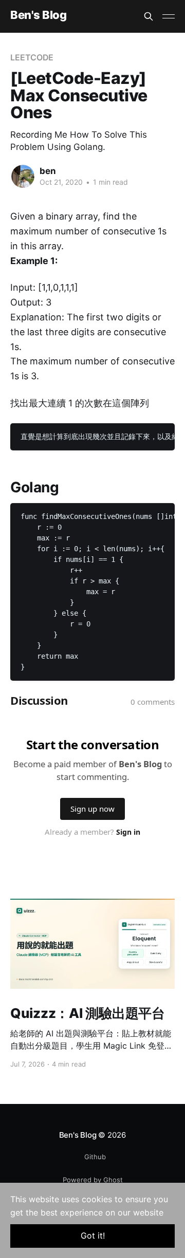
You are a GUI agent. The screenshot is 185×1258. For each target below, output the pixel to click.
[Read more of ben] (22, 176)
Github (95, 1157)
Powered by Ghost (93, 1180)
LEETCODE (31, 57)
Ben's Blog (38, 15)
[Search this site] (148, 16)
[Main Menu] (168, 16)
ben (48, 171)
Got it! (93, 1235)
